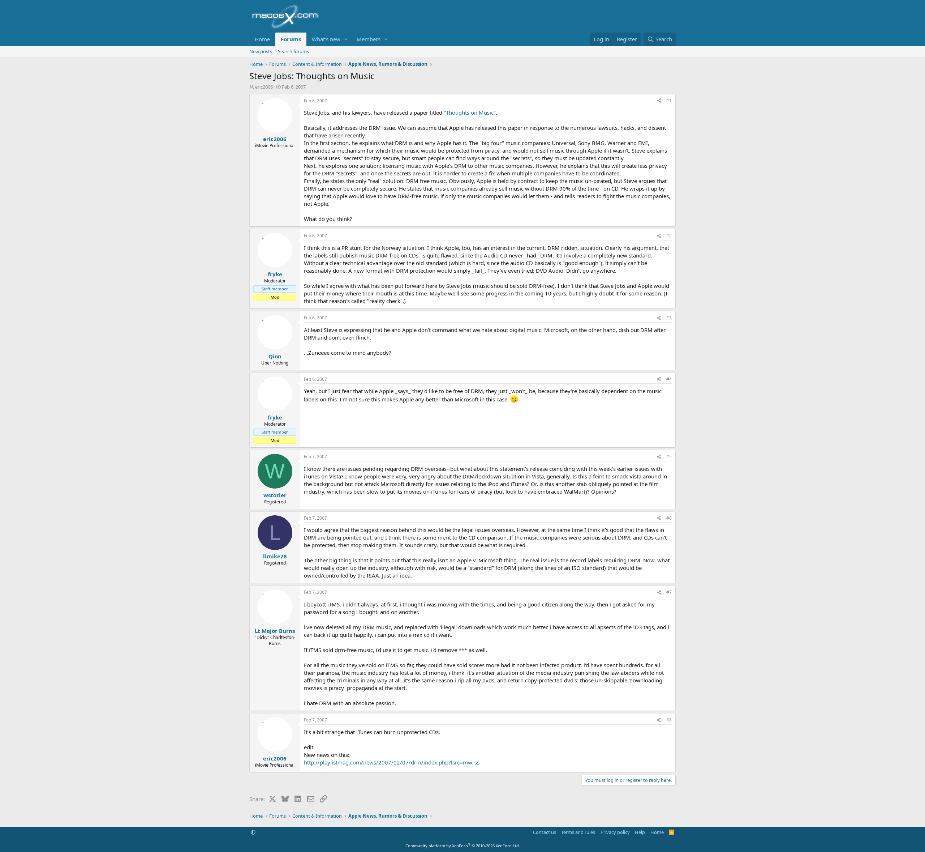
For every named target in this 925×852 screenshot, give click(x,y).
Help (640, 832)
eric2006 (264, 87)
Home (262, 39)
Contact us (544, 832)
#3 (669, 318)
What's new (326, 39)
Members (368, 39)
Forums (291, 39)
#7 (669, 592)
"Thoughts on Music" (470, 112)
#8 (669, 720)
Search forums (293, 51)
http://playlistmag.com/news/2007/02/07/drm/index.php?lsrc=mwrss (391, 762)
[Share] (659, 101)
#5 (669, 456)
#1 (669, 101)
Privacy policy (615, 832)
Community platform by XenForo (462, 845)
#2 (669, 236)
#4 (669, 379)
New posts (260, 51)
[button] (346, 39)
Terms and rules (578, 832)
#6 (669, 518)
